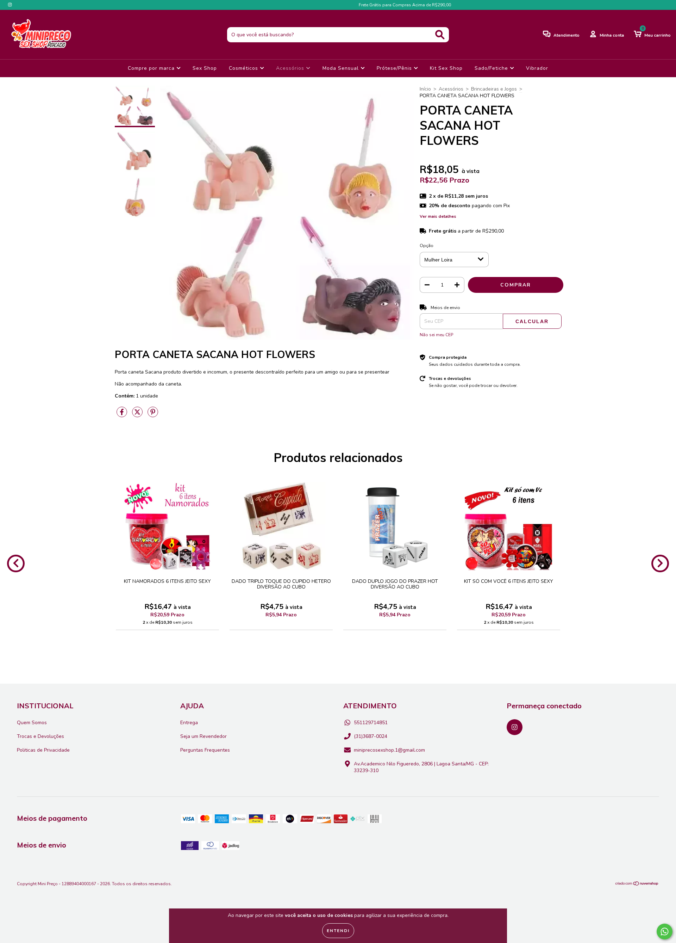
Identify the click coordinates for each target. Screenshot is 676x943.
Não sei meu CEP (436, 335)
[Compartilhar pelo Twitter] (138, 415)
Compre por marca (152, 68)
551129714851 (371, 722)
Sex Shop (205, 68)
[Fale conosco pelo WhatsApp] (664, 931)
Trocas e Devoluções (40, 736)
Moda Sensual (342, 68)
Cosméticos (244, 68)
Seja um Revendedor (203, 736)
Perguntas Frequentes (205, 750)
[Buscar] (440, 34)
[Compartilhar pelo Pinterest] (153, 415)
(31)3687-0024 (370, 736)
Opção (426, 245)
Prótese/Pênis (395, 68)
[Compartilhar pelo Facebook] (123, 415)
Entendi (338, 930)
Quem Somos (32, 722)
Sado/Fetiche (492, 68)
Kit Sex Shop (446, 68)
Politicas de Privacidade (43, 750)
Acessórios (291, 68)
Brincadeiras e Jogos (494, 89)
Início (425, 89)
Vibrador (537, 68)
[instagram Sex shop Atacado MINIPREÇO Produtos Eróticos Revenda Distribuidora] (9, 4)
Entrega (189, 722)
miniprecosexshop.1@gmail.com (389, 750)
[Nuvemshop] (637, 884)
